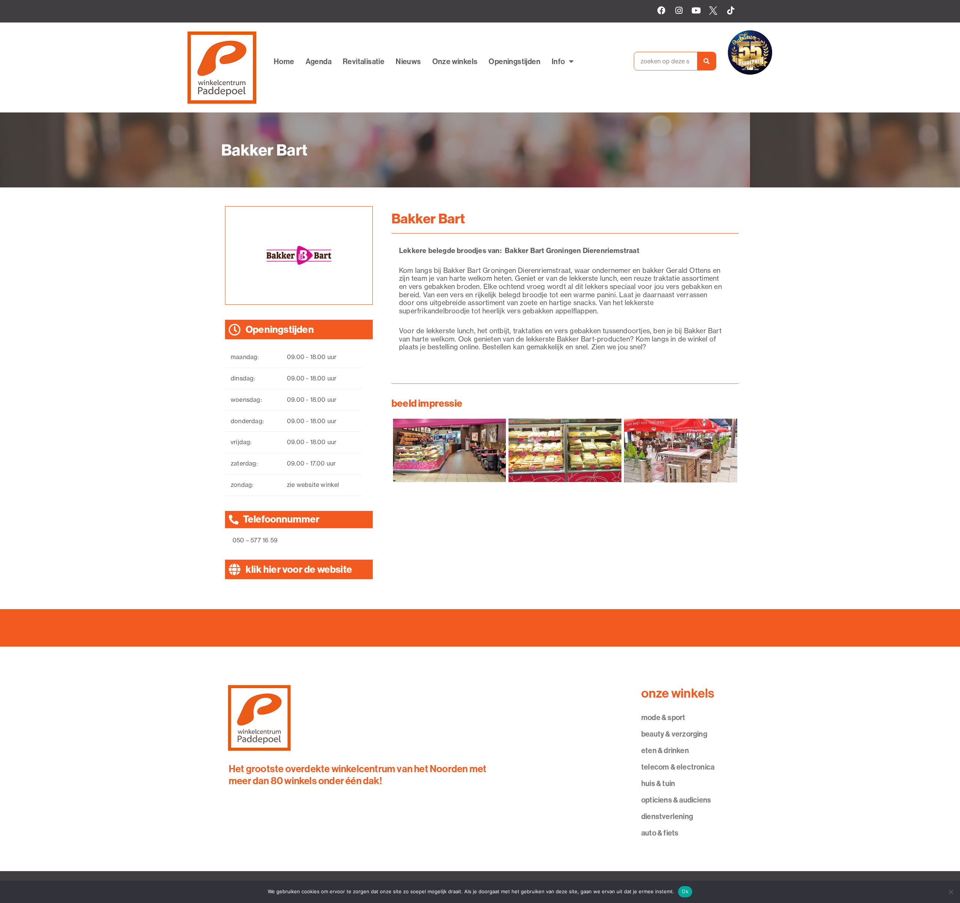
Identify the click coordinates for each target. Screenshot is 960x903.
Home (284, 61)
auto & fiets (659, 832)
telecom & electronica (677, 766)
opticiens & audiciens (676, 799)
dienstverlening (667, 816)
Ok (685, 891)
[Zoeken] (706, 61)
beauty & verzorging (674, 733)
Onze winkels (455, 61)
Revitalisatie (363, 61)
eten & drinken (665, 750)
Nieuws (408, 61)
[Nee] (950, 892)
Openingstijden (514, 61)
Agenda (319, 61)
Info (558, 61)
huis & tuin (658, 783)
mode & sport (663, 717)
